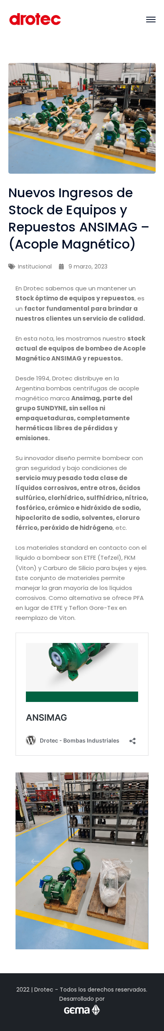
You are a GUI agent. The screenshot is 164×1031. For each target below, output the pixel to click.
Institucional (35, 266)
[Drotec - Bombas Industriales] (35, 19)
